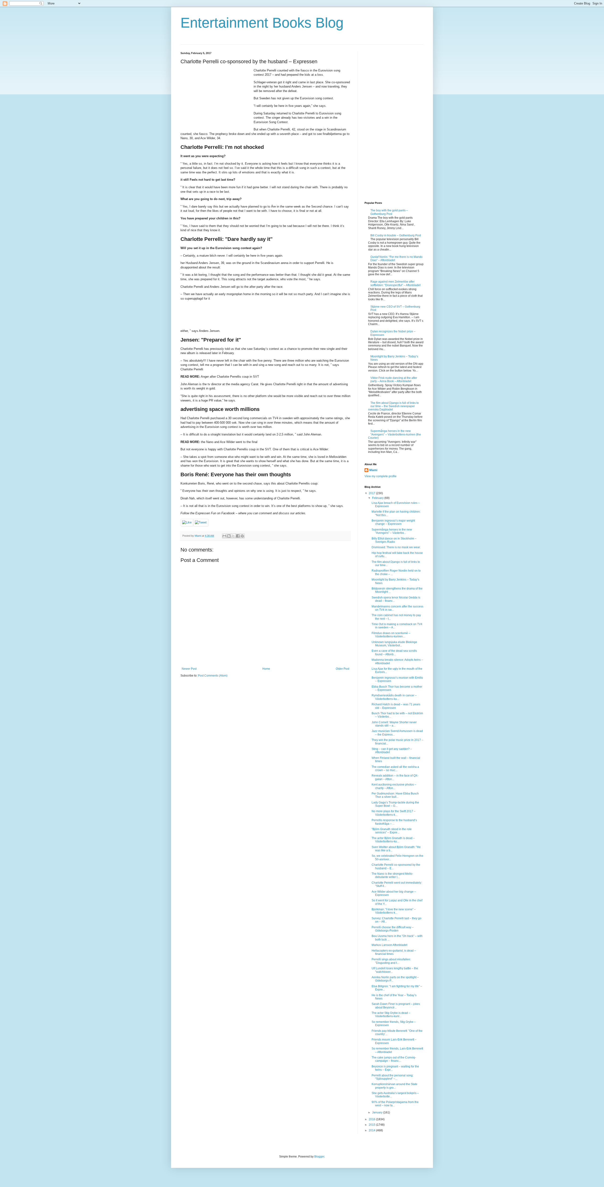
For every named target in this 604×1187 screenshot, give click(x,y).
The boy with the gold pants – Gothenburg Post (389, 212)
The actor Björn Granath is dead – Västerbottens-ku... (393, 839)
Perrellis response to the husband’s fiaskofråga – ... (394, 822)
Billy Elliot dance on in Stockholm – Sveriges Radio (394, 540)
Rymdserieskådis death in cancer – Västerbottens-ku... (394, 697)
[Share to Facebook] (237, 536)
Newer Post (189, 668)
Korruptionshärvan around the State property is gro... (394, 1086)
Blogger (319, 1156)
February (378, 498)
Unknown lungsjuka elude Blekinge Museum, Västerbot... (394, 643)
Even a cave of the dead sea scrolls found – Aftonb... (394, 652)
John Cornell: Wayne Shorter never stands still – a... (394, 724)
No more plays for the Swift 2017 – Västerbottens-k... (393, 813)
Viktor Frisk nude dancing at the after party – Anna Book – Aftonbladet (393, 379)
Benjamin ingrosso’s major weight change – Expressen (393, 522)
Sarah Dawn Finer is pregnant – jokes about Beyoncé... (396, 1005)
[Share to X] (233, 536)
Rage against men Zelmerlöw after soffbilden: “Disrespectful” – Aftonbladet (395, 283)
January (377, 1112)
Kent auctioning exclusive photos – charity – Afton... (394, 786)
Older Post (342, 668)
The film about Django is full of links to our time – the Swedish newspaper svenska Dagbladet (393, 406)
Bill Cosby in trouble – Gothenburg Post (395, 235)
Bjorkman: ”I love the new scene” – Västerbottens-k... (394, 911)
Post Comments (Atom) (212, 675)
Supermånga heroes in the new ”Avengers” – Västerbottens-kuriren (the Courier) (394, 434)
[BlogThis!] (228, 536)
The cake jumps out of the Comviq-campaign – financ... (394, 1059)
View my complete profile (381, 476)
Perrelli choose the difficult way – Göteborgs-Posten (393, 929)
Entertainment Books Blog (262, 23)
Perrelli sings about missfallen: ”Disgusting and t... (391, 961)
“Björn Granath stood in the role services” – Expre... (392, 831)
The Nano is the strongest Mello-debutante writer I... (392, 875)
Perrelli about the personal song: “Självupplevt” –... (392, 1077)
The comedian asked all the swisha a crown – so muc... (395, 768)
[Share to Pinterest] (242, 536)
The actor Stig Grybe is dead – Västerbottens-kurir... (391, 1014)
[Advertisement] (215, 97)
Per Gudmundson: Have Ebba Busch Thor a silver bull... (395, 795)
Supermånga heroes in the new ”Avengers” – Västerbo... (392, 531)
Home (266, 668)
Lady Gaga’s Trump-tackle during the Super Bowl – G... (395, 804)
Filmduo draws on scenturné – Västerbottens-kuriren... (391, 634)
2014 (372, 1130)
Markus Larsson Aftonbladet (389, 945)
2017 (372, 493)
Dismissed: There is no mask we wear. (396, 547)
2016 (372, 1119)
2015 (372, 1124)
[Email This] (224, 536)
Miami (373, 470)
